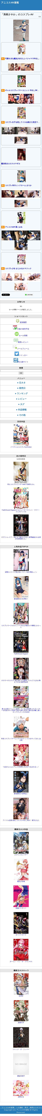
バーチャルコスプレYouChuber (21, 447)
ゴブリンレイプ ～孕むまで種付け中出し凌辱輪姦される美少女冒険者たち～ (21, 538)
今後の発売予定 (23, 329)
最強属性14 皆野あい (21, 793)
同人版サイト (23, 362)
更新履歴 (23, 322)
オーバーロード (21, 935)
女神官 (21, 996)
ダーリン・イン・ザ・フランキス (21, 961)
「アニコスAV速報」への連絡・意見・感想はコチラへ (21, 1107)
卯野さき (21, 1097)
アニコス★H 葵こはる (12, 227)
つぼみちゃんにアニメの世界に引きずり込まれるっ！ (21, 767)
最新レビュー (23, 342)
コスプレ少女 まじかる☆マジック (16, 268)
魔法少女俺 (21, 881)
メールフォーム (23, 349)
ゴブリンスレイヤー (21, 855)
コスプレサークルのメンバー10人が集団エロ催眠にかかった (21, 626)
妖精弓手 (21, 1022)
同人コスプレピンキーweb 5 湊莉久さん (21, 484)
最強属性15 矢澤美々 (21, 599)
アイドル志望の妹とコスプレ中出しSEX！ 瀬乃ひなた (21, 820)
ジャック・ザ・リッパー (21, 1049)
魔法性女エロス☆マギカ (10, 163)
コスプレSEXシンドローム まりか (17, 185)
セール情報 (23, 335)
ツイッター (23, 355)
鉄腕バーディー (21, 908)
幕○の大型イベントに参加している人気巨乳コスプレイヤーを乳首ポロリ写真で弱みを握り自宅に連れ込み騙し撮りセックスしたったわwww (21, 710)
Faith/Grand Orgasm (21, 654)
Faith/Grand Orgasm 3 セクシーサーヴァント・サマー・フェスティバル (21, 510)
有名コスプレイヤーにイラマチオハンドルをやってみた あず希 (21, 739)
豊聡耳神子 (21, 1076)
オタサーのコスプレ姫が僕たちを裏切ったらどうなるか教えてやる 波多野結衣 (21, 681)
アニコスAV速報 (10, 2)
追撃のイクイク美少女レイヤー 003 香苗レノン (21, 572)
